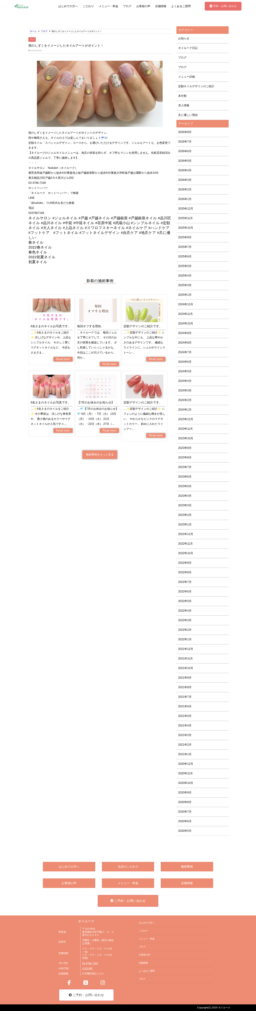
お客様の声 (143, 6)
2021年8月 (185, 687)
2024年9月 (185, 333)
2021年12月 (185, 648)
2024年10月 (185, 323)
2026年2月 (185, 189)
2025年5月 (185, 266)
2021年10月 (185, 668)
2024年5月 (185, 371)
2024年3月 (185, 390)
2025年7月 (185, 246)
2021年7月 (185, 696)
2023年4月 (185, 495)
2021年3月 (185, 735)
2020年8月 (185, 802)
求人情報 (183, 105)
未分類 (182, 95)
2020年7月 (185, 811)
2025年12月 (185, 208)
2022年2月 (185, 629)
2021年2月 (185, 744)
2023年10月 (185, 438)
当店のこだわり (128, 866)
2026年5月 (185, 160)
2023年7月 (185, 467)
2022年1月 (185, 639)
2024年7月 (185, 352)
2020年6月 (185, 821)
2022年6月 (185, 591)
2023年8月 (185, 457)
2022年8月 (185, 572)
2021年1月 (185, 754)
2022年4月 (185, 610)
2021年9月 (185, 677)
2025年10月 (185, 227)
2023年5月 (185, 486)
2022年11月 (185, 543)
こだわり (88, 6)
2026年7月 (185, 141)
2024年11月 (185, 313)
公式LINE (87, 968)
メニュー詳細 (186, 76)
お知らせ (183, 38)
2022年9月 (185, 562)
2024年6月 (185, 361)
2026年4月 (185, 170)
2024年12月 (185, 304)
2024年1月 (185, 409)
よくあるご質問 (181, 6)
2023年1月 (185, 524)
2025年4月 (185, 275)
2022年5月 (185, 601)
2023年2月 (185, 514)
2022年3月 (185, 620)
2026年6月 (185, 151)
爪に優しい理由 (188, 114)
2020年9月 (185, 792)
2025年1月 (185, 294)
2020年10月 (185, 782)
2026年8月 (185, 132)
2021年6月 (185, 706)
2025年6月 (185, 256)
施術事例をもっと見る (100, 454)
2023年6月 (185, 476)
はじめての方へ (68, 6)
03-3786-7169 (90, 963)
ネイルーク (86, 921)
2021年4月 (185, 725)
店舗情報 (160, 6)
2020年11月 (185, 773)
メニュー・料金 (108, 6)
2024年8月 (185, 342)
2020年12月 (185, 763)
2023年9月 (185, 447)
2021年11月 (185, 658)
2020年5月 (185, 830)
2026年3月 (185, 179)
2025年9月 (185, 237)
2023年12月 (185, 419)
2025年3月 (185, 285)
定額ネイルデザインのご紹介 (196, 86)
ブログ (127, 6)
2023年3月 (185, 505)
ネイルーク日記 (188, 47)
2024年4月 (185, 380)
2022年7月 (185, 581)
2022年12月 (185, 534)
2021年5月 (185, 715)
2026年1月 (185, 199)
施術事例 (187, 866)
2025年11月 (185, 218)
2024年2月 (185, 400)
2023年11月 (185, 428)
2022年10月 (185, 553)
